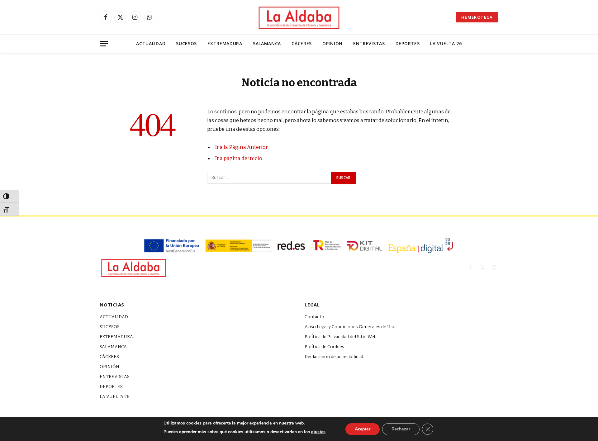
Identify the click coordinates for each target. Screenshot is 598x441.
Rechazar (401, 429)
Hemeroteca (477, 17)
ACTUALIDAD (150, 43)
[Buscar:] (269, 178)
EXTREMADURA (224, 43)
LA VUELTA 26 (446, 43)
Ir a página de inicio (238, 158)
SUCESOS (186, 43)
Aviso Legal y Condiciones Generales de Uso (350, 327)
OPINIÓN (332, 43)
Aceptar (362, 429)
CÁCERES (302, 43)
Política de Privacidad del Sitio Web (341, 336)
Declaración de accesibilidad (334, 356)
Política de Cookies (324, 346)
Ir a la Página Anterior (241, 147)
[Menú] (104, 44)
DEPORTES (408, 43)
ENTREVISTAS (369, 43)
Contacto (314, 317)
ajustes (318, 432)
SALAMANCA (267, 43)
